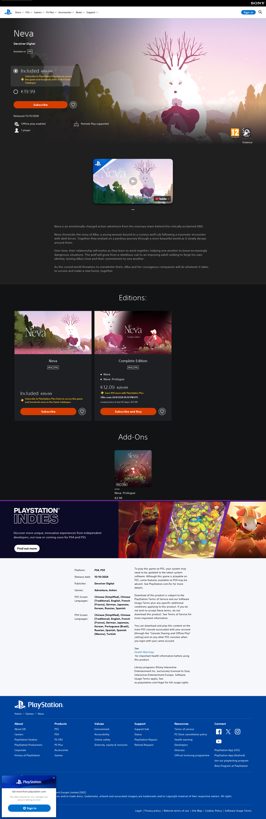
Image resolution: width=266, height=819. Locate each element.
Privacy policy (153, 810)
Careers (18, 734)
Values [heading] (99, 723)
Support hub (141, 729)
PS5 (27, 12)
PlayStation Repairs (145, 739)
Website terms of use (176, 810)
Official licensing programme (191, 755)
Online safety (102, 739)
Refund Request (143, 744)
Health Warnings (144, 652)
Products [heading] (60, 723)
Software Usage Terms (238, 810)
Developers (181, 744)
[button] (133, 181)
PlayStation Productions (28, 744)
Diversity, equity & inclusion (110, 744)
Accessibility (101, 734)
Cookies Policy (213, 810)
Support (90, 12)
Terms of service (184, 729)
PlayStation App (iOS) (227, 750)
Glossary (179, 750)
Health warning (183, 739)
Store (18, 12)
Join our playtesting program (231, 760)
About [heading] (18, 723)
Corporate (20, 750)
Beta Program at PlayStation (231, 765)
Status (138, 734)
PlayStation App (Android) (229, 755)
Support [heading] (139, 723)
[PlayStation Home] (8, 12)
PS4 (56, 734)
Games (38, 12)
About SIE (20, 729)
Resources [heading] (181, 723)
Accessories (64, 12)
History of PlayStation (27, 755)
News (79, 12)
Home (18, 713)
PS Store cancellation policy (190, 734)
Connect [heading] (220, 723)
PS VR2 (58, 739)
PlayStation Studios (25, 739)
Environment (101, 729)
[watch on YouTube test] (162, 198)
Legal (138, 810)
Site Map (197, 810)
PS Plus (50, 12)
